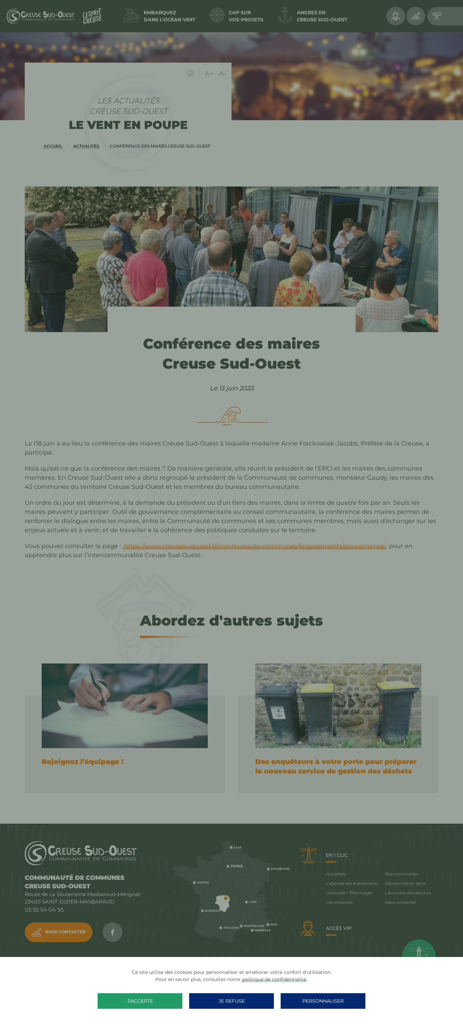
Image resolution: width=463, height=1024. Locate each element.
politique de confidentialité (274, 979)
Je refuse (232, 1001)
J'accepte (140, 1001)
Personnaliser (323, 1001)
